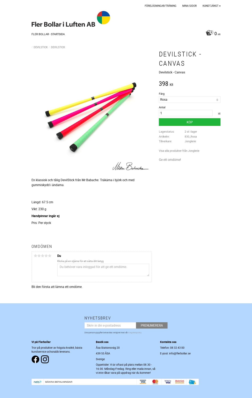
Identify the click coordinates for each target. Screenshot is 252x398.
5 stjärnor (49, 256)
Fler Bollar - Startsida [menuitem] (48, 34)
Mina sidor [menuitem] (189, 5)
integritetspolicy (134, 332)
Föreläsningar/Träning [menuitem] (160, 5)
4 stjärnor (46, 256)
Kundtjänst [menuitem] (211, 5)
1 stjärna (35, 256)
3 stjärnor (42, 256)
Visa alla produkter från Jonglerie (179, 151)
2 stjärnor (39, 256)
